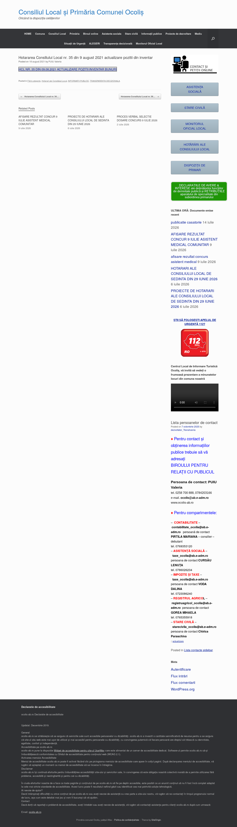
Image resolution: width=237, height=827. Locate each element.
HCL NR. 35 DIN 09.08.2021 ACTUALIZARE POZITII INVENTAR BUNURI (68, 69)
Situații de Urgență (74, 43)
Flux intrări (179, 675)
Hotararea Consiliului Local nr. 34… (40, 96)
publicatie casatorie (186, 221)
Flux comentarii (183, 682)
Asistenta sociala (111, 33)
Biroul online (90, 33)
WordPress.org (183, 688)
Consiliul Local (57, 33)
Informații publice (151, 33)
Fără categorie (34, 80)
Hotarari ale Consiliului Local (54, 80)
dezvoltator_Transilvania (183, 429)
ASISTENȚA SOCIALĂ (194, 89)
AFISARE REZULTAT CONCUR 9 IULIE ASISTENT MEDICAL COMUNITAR (194, 239)
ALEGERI (94, 43)
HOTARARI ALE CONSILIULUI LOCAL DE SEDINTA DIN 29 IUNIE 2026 (194, 273)
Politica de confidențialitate (126, 819)
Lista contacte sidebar (198, 650)
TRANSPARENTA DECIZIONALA (105, 80)
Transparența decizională (118, 43)
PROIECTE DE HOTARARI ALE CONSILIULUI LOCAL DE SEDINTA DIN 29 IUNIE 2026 (192, 298)
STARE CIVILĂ (194, 107)
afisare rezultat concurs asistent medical (189, 259)
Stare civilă (131, 33)
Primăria (74, 33)
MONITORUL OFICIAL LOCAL (194, 126)
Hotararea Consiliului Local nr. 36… (140, 96)
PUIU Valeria (55, 61)
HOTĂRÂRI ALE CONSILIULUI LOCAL (195, 146)
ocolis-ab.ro (35, 812)
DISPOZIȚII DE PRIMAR (194, 167)
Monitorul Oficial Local (149, 43)
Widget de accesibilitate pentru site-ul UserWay (79, 750)
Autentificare (181, 669)
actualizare (178, 641)
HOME (27, 33)
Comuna (40, 33)
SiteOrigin (156, 819)
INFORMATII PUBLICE (78, 80)
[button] (213, 38)
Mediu (198, 33)
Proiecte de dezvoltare (178, 33)
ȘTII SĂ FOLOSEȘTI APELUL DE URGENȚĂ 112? (194, 322)
